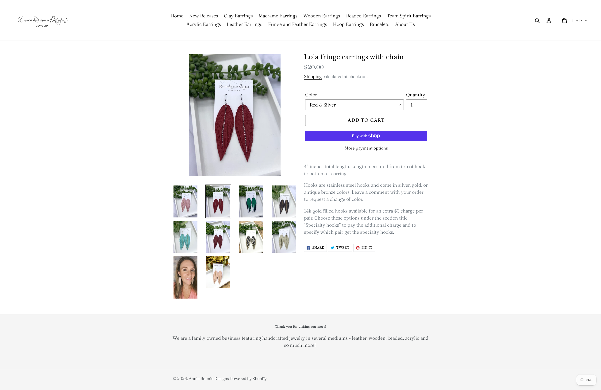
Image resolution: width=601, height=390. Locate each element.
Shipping (313, 76)
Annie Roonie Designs (209, 378)
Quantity (415, 95)
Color (311, 95)
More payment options (366, 148)
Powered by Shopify (248, 378)
